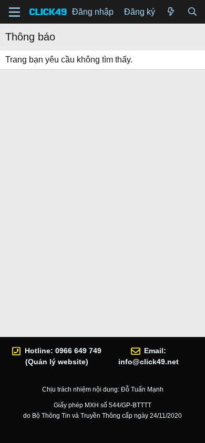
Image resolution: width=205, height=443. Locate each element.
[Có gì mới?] (171, 12)
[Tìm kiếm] (192, 12)
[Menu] (14, 12)
